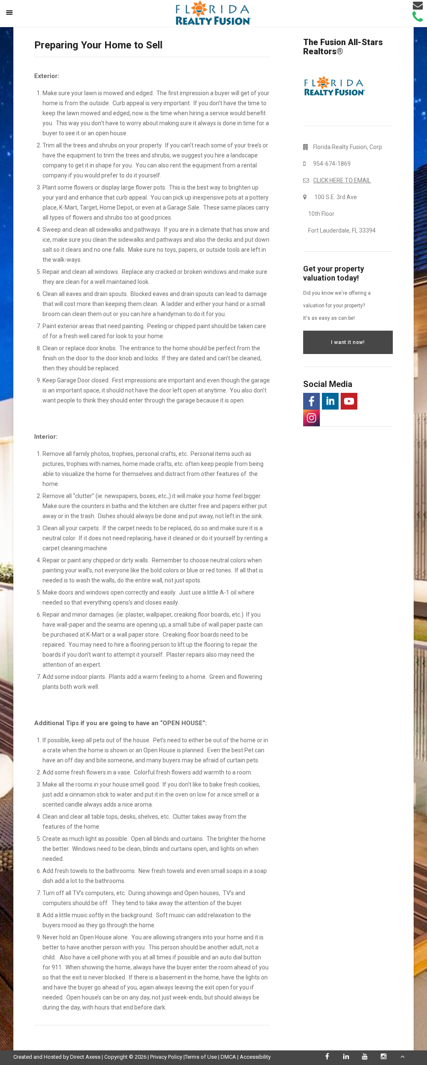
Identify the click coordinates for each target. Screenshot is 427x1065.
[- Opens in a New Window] (311, 401)
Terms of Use (201, 1057)
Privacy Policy (166, 1057)
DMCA (228, 1057)
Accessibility (255, 1057)
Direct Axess (85, 1057)
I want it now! (347, 342)
